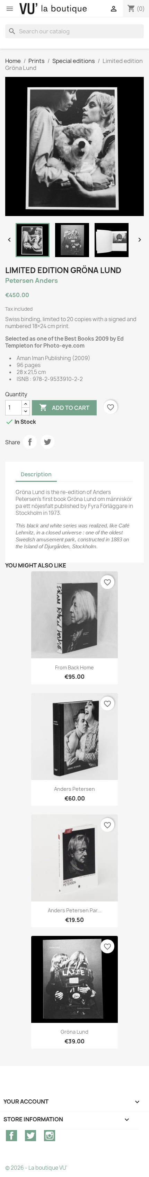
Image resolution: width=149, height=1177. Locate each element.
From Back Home (74, 667)
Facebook (11, 1135)
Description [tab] (36, 474)
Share (30, 442)
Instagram (49, 1135)
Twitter (30, 1135)
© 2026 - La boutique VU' (36, 1167)
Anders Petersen (74, 789)
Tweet (47, 442)
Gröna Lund (74, 1031)
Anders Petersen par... (75, 910)
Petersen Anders (31, 280)
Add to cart (64, 407)
